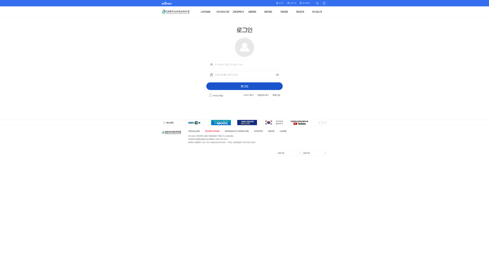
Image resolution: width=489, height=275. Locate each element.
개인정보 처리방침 (212, 131)
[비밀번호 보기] (277, 75)
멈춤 (322, 122)
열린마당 (268, 12)
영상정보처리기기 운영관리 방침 (237, 131)
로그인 (281, 3)
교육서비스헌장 (194, 131)
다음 (325, 122)
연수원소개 (317, 12)
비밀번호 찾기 (263, 95)
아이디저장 (218, 96)
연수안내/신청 (222, 12)
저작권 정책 (258, 131)
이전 (319, 122)
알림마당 (252, 12)
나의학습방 (205, 12)
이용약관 (271, 131)
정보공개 (300, 12)
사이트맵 (283, 131)
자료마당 (284, 12)
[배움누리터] (167, 3)
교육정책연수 (238, 12)
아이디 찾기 (249, 95)
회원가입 (293, 3)
